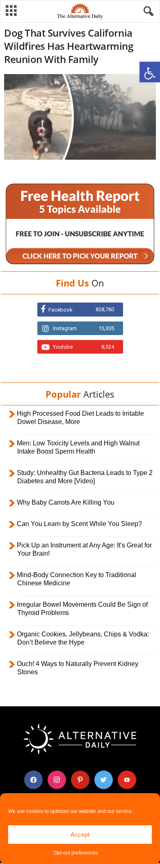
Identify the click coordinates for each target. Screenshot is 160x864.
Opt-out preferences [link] (76, 853)
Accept (80, 834)
